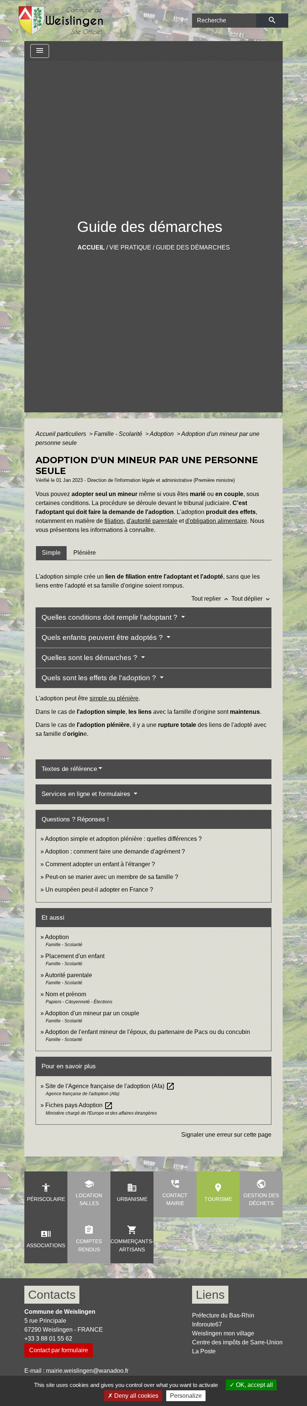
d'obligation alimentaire (216, 521)
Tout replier (210, 598)
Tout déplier (251, 598)
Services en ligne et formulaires (87, 794)
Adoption (162, 434)
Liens (210, 1294)
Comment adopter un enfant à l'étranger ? (100, 864)
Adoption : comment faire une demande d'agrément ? (115, 851)
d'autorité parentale (152, 521)
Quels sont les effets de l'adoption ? (100, 678)
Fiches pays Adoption (79, 1105)
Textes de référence (69, 768)
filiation (114, 521)
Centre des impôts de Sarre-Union (237, 1342)
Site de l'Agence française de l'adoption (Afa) (110, 1086)
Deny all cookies (135, 1396)
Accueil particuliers (62, 434)
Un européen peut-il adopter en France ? (99, 889)
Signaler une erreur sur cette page (226, 1134)
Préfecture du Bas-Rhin (223, 1315)
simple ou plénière (114, 698)
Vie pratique (130, 247)
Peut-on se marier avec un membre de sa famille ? (111, 877)
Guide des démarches (193, 247)
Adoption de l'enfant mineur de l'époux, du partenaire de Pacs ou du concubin (147, 1032)
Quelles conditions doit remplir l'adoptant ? (110, 617)
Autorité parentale (68, 975)
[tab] (51, 553)
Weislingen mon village (223, 1333)
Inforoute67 (207, 1324)
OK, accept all (253, 1385)
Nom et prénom (65, 994)
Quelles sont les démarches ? (90, 658)
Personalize (186, 1396)
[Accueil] (61, 20)
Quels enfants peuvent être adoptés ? (103, 637)
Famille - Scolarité (119, 434)
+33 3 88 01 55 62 (48, 1338)
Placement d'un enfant (74, 956)
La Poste (204, 1351)
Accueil (91, 247)
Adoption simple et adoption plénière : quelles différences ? (123, 839)
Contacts (52, 1294)
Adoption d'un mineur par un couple (92, 1013)
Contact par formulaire (58, 1350)
